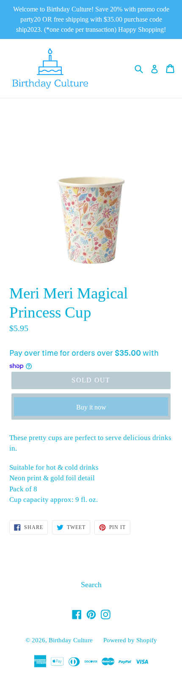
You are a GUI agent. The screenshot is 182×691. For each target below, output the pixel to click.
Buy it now (91, 407)
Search (91, 584)
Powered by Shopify (130, 640)
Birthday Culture (71, 640)
